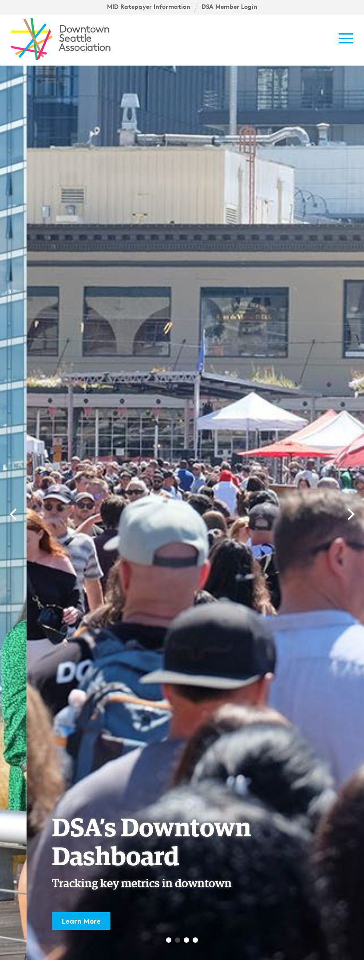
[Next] (350, 514)
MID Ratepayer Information (148, 7)
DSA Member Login (229, 7)
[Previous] (14, 514)
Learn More (54, 921)
